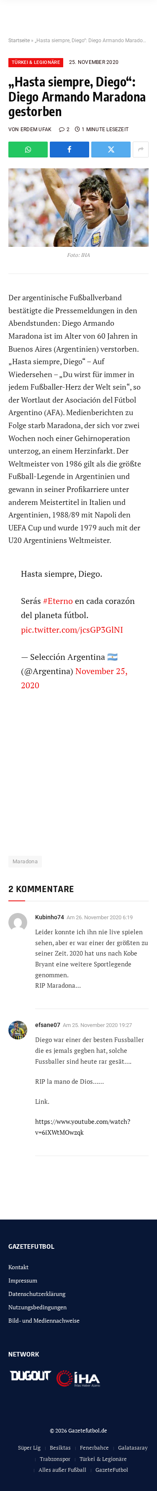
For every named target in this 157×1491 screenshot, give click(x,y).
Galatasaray (133, 1447)
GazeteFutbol (111, 1469)
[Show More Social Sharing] (141, 149)
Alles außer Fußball (62, 1469)
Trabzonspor (55, 1459)
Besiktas (60, 1447)
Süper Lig (29, 1447)
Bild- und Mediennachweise (44, 1320)
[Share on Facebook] (69, 149)
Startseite (19, 40)
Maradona (25, 861)
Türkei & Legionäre (36, 62)
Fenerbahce (94, 1447)
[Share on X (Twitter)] (111, 149)
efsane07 (47, 1025)
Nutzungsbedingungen (37, 1307)
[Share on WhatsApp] (28, 149)
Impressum (22, 1280)
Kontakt (18, 1267)
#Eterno (58, 600)
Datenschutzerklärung (36, 1294)
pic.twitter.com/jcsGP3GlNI (72, 629)
